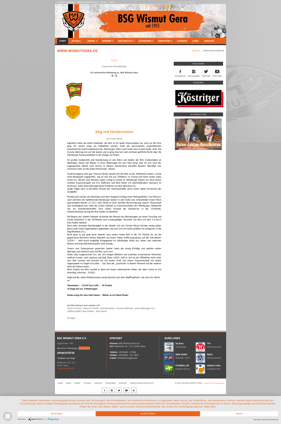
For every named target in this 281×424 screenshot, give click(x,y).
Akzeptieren (147, 413)
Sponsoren (145, 40)
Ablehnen (56, 413)
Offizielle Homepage (66, 2)
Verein (91, 40)
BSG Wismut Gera (198, 114)
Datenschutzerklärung (270, 419)
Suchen (103, 2)
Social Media (198, 63)
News (68, 383)
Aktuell (76, 40)
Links (195, 40)
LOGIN (111, 2)
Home (60, 383)
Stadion (87, 383)
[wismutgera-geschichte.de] (198, 134)
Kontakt (209, 40)
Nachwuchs (125, 40)
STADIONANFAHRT (66, 368)
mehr (239, 413)
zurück (114, 60)
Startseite (196, 50)
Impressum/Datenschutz (87, 2)
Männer (106, 40)
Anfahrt (98, 383)
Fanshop (182, 40)
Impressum (257, 419)
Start (62, 40)
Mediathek (164, 40)
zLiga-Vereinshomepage (214, 383)
